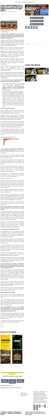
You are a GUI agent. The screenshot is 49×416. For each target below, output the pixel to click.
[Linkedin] (37, 409)
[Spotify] (37, 27)
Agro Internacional (11, 11)
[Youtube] (34, 27)
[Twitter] (31, 27)
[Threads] (45, 406)
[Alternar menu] (18, 390)
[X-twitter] (34, 409)
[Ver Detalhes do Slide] (38, 31)
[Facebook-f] (37, 406)
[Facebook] (29, 27)
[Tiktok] (42, 406)
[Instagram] (26, 27)
